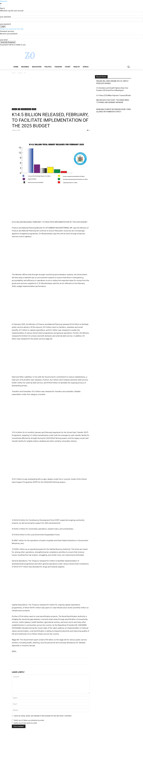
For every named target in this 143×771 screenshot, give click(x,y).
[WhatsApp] (29, 135)
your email (3, 40)
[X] (123, 47)
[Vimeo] (126, 47)
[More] (34, 135)
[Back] (1, 6)
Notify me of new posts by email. (25, 723)
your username (5, 17)
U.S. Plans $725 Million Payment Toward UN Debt (113, 95)
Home (14, 73)
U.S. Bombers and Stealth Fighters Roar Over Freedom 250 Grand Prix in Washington (112, 89)
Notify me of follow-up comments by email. (29, 720)
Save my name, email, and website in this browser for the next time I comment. (43, 716)
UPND (34, 109)
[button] (128, 66)
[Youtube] (130, 47)
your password (5, 24)
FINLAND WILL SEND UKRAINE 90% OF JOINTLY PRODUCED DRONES (112, 82)
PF (19, 109)
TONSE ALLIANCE (25, 109)
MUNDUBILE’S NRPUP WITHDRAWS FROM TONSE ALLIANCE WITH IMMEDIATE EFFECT (113, 110)
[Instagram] (120, 47)
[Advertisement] (51, 91)
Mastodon (3, 1)
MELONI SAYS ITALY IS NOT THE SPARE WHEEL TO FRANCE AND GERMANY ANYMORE (112, 101)
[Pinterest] (24, 135)
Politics (20, 73)
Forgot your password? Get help (11, 29)
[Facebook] (117, 47)
